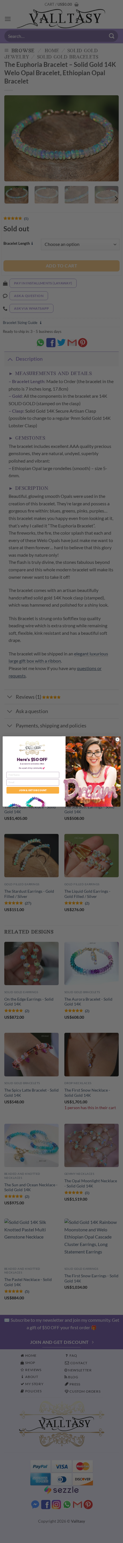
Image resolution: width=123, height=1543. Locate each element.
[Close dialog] (117, 739)
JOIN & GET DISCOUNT (33, 790)
